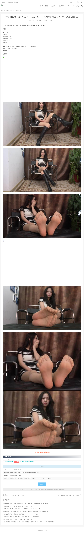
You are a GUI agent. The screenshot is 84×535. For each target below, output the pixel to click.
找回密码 (16, 2)
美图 (17, 10)
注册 (46, 6)
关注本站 (79, 2)
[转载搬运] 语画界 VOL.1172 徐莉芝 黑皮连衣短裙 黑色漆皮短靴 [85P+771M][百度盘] (26, 511)
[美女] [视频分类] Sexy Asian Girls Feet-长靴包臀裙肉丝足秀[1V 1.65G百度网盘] (42, 17)
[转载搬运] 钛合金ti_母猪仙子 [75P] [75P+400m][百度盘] (18, 519)
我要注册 (10, 2)
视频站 (61, 6)
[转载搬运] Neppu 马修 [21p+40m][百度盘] (13, 495)
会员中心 (54, 6)
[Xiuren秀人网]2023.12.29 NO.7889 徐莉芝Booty (69, 495)
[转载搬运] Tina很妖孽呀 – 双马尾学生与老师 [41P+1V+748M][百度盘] (22, 516)
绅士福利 (76, 6)
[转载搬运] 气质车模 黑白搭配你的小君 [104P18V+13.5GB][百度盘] (21, 514)
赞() (42, 484)
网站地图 (45, 530)
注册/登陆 (16, 461)
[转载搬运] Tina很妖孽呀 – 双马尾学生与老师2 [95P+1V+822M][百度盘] (22, 508)
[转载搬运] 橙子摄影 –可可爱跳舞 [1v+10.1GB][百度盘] (18, 506)
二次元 (68, 6)
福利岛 (2, 6)
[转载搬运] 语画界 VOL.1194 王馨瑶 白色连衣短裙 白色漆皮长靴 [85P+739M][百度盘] (26, 503)
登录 (41, 6)
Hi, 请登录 (3, 2)
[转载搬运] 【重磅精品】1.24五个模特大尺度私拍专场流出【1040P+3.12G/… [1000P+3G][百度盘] (29, 522)
